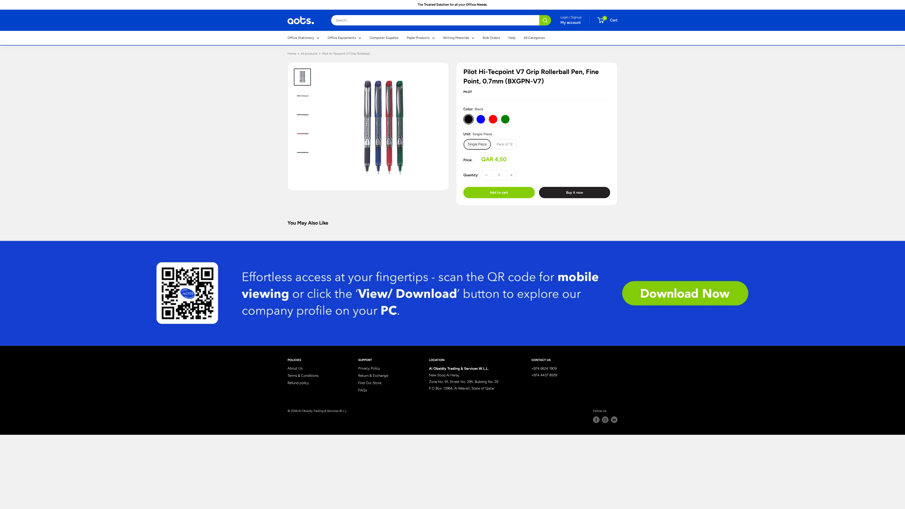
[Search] (545, 20)
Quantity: (470, 175)
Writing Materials (456, 38)
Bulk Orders (491, 38)
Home (292, 53)
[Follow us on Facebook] (596, 419)
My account (570, 22)
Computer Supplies (384, 38)
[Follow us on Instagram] (605, 419)
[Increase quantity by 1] (511, 175)
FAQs (362, 390)
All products (309, 53)
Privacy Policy (369, 368)
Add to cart (499, 192)
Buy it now (574, 192)
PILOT (467, 92)
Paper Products (418, 38)
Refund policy (298, 383)
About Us (295, 368)
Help (511, 38)
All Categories (534, 38)
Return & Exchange (373, 376)
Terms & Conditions (303, 376)
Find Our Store (369, 383)
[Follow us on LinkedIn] (614, 419)
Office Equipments (342, 38)
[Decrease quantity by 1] (486, 175)
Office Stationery (301, 38)
